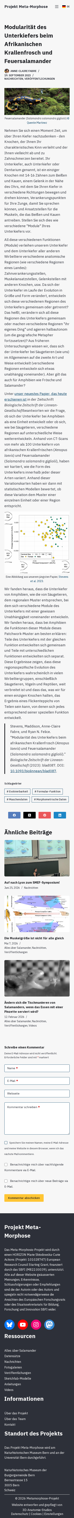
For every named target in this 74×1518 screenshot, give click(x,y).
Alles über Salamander (17, 948)
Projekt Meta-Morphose (26, 6)
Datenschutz (19, 1514)
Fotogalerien (13, 1367)
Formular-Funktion (48, 791)
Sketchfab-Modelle (17, 1378)
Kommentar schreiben (23, 1107)
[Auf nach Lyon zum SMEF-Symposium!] (36, 858)
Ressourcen (19, 1336)
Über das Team (15, 1419)
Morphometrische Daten (50, 799)
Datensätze (12, 1356)
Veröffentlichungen (39, 78)
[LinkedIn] (60, 815)
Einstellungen (53, 1514)
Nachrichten (13, 78)
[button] (66, 6)
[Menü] (56, 6)
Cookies (36, 1514)
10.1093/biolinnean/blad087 (33, 771)
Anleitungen (12, 1384)
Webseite (13, 1093)
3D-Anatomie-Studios (37, 1510)
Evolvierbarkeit (17, 791)
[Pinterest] (45, 815)
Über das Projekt (16, 1413)
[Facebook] (14, 815)
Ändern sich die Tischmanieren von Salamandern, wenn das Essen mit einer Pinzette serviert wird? (33, 1007)
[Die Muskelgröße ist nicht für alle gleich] (36, 914)
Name (12, 1068)
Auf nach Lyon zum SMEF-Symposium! (32, 882)
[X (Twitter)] (29, 815)
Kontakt (9, 1424)
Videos (33, 1025)
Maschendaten (17, 799)
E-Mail (12, 1081)
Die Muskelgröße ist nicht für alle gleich (34, 938)
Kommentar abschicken (24, 1198)
